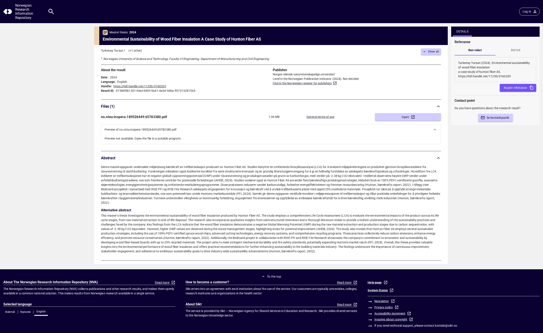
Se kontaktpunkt (498, 117)
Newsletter (381, 301)
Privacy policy (383, 307)
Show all (433, 51)
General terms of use (320, 117)
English (41, 311)
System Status (378, 290)
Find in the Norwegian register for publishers (302, 83)
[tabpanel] (495, 69)
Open (405, 117)
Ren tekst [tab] (475, 50)
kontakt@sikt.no (446, 325)
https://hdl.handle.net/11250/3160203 (139, 86)
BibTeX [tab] (516, 50)
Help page (375, 282)
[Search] (51, 11)
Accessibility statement (389, 313)
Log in (527, 11)
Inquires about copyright (390, 319)
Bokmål (10, 311)
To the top (274, 276)
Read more (162, 282)
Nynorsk (25, 311)
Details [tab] (462, 31)
